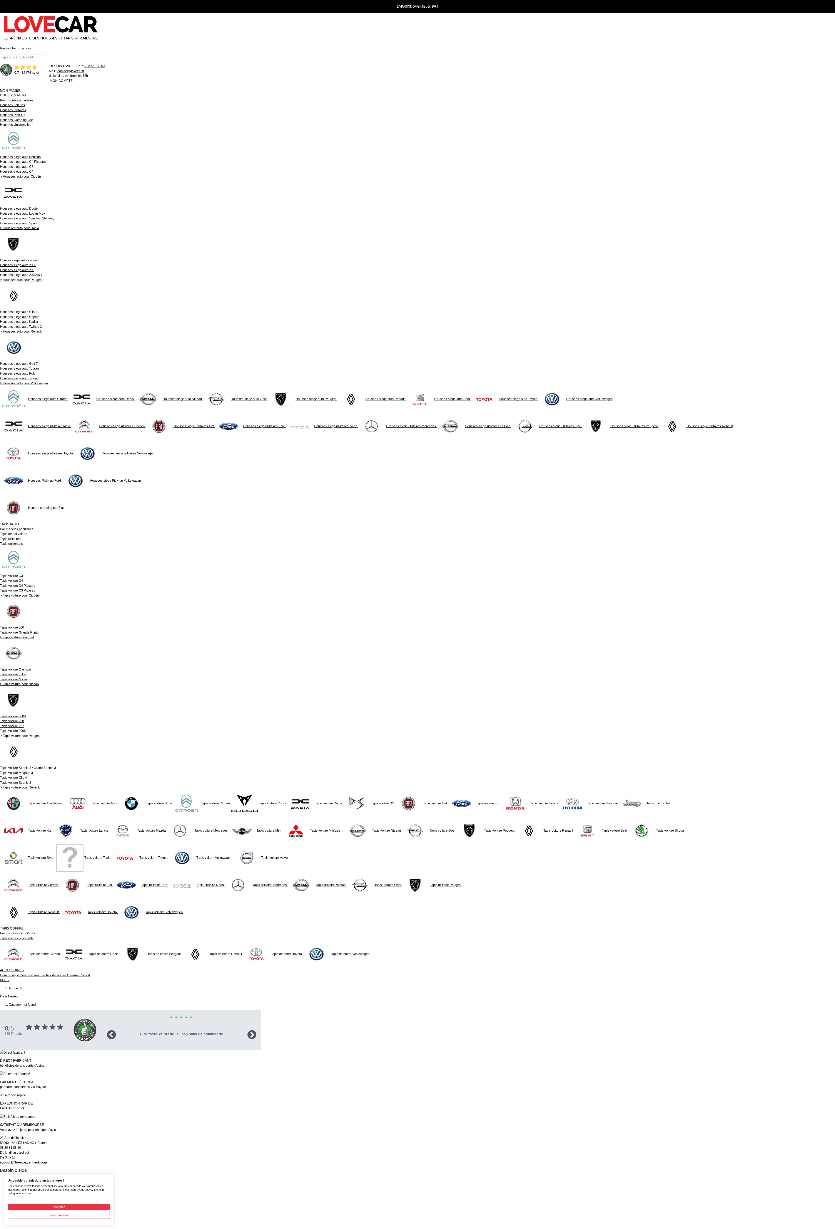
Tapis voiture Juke (13, 674)
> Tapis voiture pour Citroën (19, 595)
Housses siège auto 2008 (18, 265)
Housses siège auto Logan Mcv (22, 213)
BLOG (4, 980)
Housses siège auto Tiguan (19, 378)
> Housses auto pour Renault (21, 331)
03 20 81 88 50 (94, 66)
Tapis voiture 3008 (13, 716)
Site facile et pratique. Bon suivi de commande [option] (181, 1034)
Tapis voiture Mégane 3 (16, 773)
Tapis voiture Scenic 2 (15, 782)
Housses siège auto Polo (17, 373)
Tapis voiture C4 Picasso (17, 585)
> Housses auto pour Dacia (19, 228)
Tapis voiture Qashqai (15, 669)
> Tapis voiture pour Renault (20, 787)
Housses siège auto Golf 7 (19, 363)
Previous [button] (111, 1034)
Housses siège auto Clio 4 (18, 312)
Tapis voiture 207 (12, 726)
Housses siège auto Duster (19, 208)
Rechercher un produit (16, 48)
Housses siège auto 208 (17, 270)
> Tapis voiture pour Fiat (17, 637)
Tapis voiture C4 (11, 580)
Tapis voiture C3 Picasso (17, 590)
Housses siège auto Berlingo (20, 157)
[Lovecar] (50, 27)
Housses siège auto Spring (19, 223)
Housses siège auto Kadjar (19, 321)
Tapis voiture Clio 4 (13, 777)
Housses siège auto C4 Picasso (23, 161)
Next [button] (251, 1034)
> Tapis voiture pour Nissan (19, 684)
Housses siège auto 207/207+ (21, 275)
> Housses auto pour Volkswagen (24, 383)
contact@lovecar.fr (70, 71)
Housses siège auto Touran (19, 368)
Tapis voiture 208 (12, 721)
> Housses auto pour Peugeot (21, 280)
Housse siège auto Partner (19, 260)
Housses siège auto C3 (16, 166)
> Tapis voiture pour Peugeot (20, 736)
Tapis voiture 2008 (13, 731)
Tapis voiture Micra (13, 679)
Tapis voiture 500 (12, 627)
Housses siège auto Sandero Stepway (27, 218)
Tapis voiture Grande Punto (19, 632)
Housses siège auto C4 (16, 171)
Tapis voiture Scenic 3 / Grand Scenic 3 (28, 768)
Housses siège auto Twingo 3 (21, 326)
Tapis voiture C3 (11, 576)
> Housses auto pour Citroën (20, 176)
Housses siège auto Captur (19, 317)
